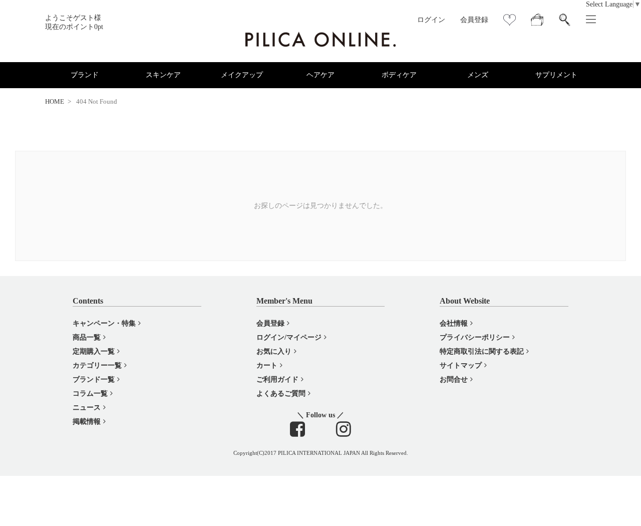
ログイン (431, 20)
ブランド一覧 (94, 379)
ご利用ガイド (277, 379)
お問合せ (454, 379)
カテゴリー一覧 (97, 365)
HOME (54, 101)
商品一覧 (87, 337)
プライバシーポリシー (475, 337)
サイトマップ (461, 365)
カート (266, 365)
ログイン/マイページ (289, 337)
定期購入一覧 (94, 351)
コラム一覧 (90, 393)
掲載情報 (87, 421)
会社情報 (454, 323)
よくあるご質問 (280, 393)
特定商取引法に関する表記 (482, 351)
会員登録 (474, 20)
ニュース (87, 407)
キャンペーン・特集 (104, 323)
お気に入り (273, 351)
